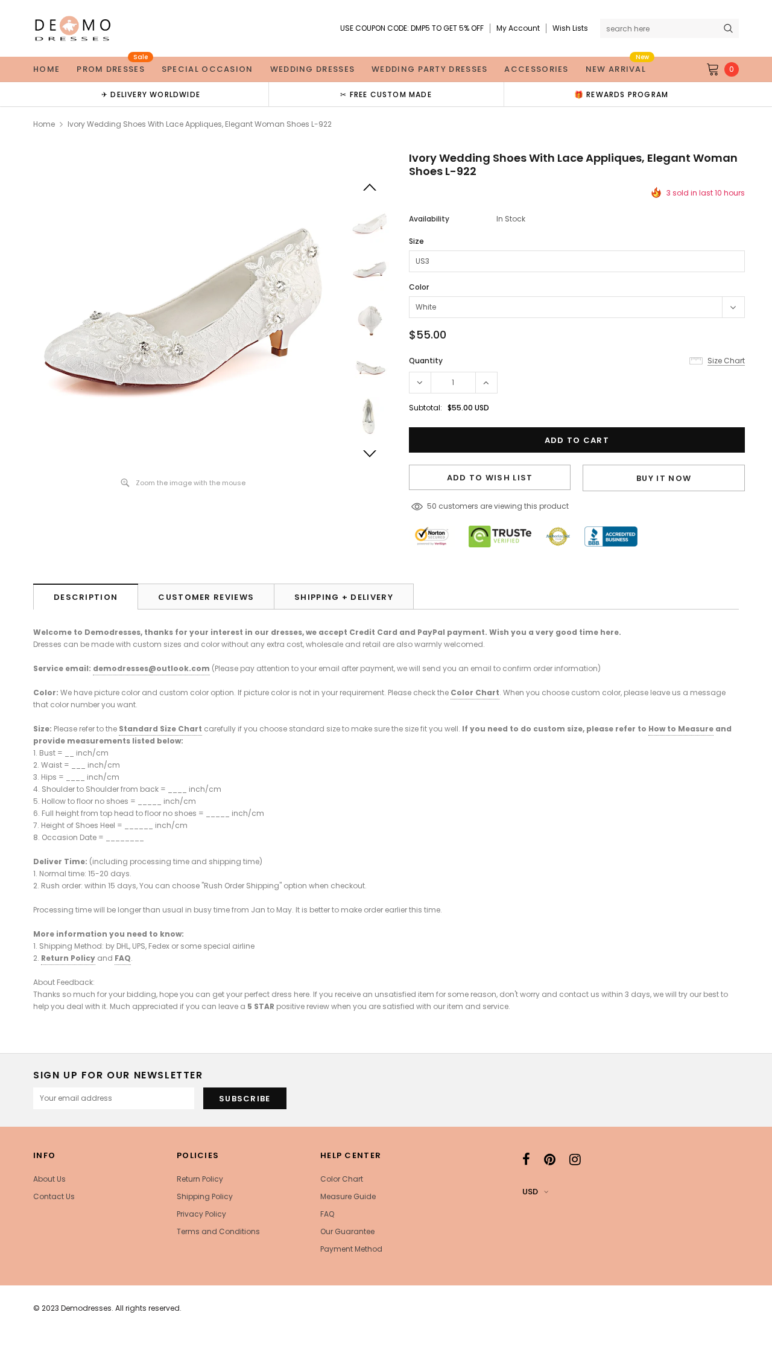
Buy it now (663, 478)
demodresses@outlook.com (151, 668)
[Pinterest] (549, 1159)
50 (432, 506)
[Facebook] (526, 1159)
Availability (429, 219)
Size (416, 241)
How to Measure (680, 729)
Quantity (426, 360)
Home (44, 124)
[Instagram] (575, 1159)
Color (419, 287)
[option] (150, 94)
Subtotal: (425, 408)
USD (530, 1191)
